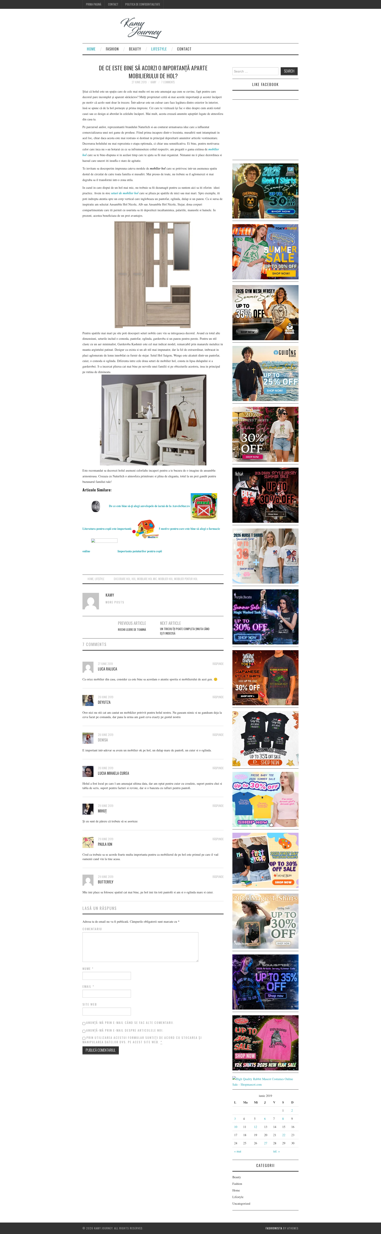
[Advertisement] (265, 130)
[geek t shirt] (265, 190)
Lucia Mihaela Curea (113, 773)
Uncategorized (241, 1203)
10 (235, 1127)
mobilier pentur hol (186, 579)
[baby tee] (265, 799)
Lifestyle (159, 49)
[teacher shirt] (265, 860)
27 (265, 1143)
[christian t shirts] (265, 373)
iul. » (276, 1151)
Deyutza (104, 702)
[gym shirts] (265, 312)
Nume (88, 968)
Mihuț (102, 811)
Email (88, 986)
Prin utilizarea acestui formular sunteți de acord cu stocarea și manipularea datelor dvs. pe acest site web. (142, 1039)
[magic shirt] (265, 616)
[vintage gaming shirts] (265, 495)
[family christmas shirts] (265, 738)
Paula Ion (105, 844)
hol (134, 579)
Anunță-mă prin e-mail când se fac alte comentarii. (130, 1022)
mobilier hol (165, 579)
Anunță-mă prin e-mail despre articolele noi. (125, 1030)
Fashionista (274, 1228)
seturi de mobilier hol (124, 193)
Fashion (112, 49)
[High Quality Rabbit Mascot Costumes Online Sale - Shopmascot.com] (265, 1081)
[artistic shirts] (265, 981)
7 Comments (168, 82)
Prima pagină (93, 4)
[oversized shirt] (265, 434)
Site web (89, 1004)
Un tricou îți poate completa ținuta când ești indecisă (184, 631)
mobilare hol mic (147, 579)
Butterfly (105, 882)
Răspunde (218, 664)
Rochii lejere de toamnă (132, 629)
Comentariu (92, 929)
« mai (237, 1151)
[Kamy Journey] (125, 28)
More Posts (115, 602)
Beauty (135, 49)
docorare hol (122, 579)
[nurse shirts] (265, 555)
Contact (113, 4)
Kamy (153, 82)
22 (283, 1135)
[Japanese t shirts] (265, 251)
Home (91, 49)
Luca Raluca (107, 669)
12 (255, 1127)
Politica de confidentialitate (142, 4)
